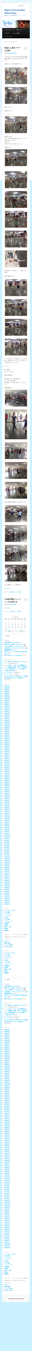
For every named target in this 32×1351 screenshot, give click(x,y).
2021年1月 (7, 773)
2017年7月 (7, 844)
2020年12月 (7, 775)
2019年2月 (7, 809)
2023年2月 (7, 737)
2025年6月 (7, 702)
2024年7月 (7, 719)
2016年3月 (7, 873)
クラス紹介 (7, 912)
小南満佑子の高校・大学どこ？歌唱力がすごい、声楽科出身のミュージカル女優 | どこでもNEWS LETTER (16, 668)
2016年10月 (7, 860)
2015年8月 (7, 886)
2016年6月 (7, 867)
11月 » (21, 631)
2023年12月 (7, 724)
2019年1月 (7, 811)
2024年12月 (7, 709)
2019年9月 (7, 797)
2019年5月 (7, 804)
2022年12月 (7, 740)
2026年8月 (7, 686)
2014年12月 (7, 900)
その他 (11, 611)
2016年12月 (7, 857)
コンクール (7, 916)
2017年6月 (7, 846)
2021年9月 (7, 762)
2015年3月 (7, 895)
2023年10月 (7, 726)
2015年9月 (7, 884)
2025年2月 (7, 706)
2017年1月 (7, 855)
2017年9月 (7, 840)
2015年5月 (7, 891)
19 (12, 626)
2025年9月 (7, 698)
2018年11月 (7, 815)
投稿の (7, 943)
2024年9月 (7, 715)
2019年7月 (7, 800)
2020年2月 (7, 787)
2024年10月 (7, 713)
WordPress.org (8, 946)
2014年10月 (7, 904)
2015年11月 (7, 880)
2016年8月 (7, 864)
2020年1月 (7, 789)
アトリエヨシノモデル (9, 910)
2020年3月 (7, 786)
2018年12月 (7, 813)
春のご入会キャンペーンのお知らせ (13, 655)
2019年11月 (7, 793)
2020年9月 (7, 780)
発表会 (6, 928)
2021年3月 (7, 769)
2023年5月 (7, 733)
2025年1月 (7, 708)
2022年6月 (7, 749)
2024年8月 (7, 717)
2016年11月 (7, 858)
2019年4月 (7, 806)
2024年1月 (7, 722)
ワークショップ (8, 921)
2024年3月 (7, 720)
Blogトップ (19, 29)
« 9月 (9, 631)
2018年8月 (7, 820)
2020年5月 (7, 784)
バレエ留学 (7, 919)
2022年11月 (7, 742)
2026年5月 (7, 688)
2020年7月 (7, 782)
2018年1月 (7, 833)
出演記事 (6, 923)
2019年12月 (7, 791)
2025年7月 (7, 700)
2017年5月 (7, 848)
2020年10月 (7, 778)
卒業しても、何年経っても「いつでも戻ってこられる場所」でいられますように (15, 989)
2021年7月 (7, 766)
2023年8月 (7, 729)
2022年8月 (7, 746)
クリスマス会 (7, 914)
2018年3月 (7, 829)
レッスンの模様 (15, 33)
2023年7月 (7, 731)
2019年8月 (7, 798)
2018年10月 (7, 817)
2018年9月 (7, 818)
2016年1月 (7, 877)
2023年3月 (7, 735)
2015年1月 (7, 898)
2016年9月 (7, 862)
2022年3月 (7, 753)
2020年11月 (7, 777)
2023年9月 (7, 728)
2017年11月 (7, 837)
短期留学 (6, 930)
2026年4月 (7, 689)
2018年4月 (7, 827)
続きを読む (7, 588)
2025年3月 (7, 704)
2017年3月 (7, 851)
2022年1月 (7, 757)
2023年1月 (7, 738)
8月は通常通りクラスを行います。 (13, 642)
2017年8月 (7, 842)
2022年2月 (7, 755)
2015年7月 (7, 887)
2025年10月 (7, 697)
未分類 (11, 592)
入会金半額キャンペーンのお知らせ (12, 600)
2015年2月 (7, 897)
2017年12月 (7, 835)
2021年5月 (7, 768)
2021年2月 (7, 771)
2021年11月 (7, 760)
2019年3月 (7, 808)
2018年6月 (7, 824)
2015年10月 (7, 882)
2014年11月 (7, 902)
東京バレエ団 (7, 926)
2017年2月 (7, 853)
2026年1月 (7, 695)
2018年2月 (7, 831)
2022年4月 (7, 751)
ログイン (6, 941)
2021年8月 (7, 764)
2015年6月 (7, 889)
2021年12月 (7, 758)
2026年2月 (7, 693)
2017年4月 (7, 849)
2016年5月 (7, 869)
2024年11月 (7, 711)
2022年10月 (7, 744)
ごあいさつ (7, 33)
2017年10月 (7, 838)
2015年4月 (7, 893)
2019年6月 (7, 802)
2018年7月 (7, 822)
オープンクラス (8, 36)
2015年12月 (7, 878)
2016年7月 (7, 866)
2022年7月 (7, 748)
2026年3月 (7, 691)
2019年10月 (7, 795)
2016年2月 (7, 875)
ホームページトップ (9, 29)
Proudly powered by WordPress (16, 1298)
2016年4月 (7, 871)
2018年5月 (7, 826)
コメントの (8, 945)
